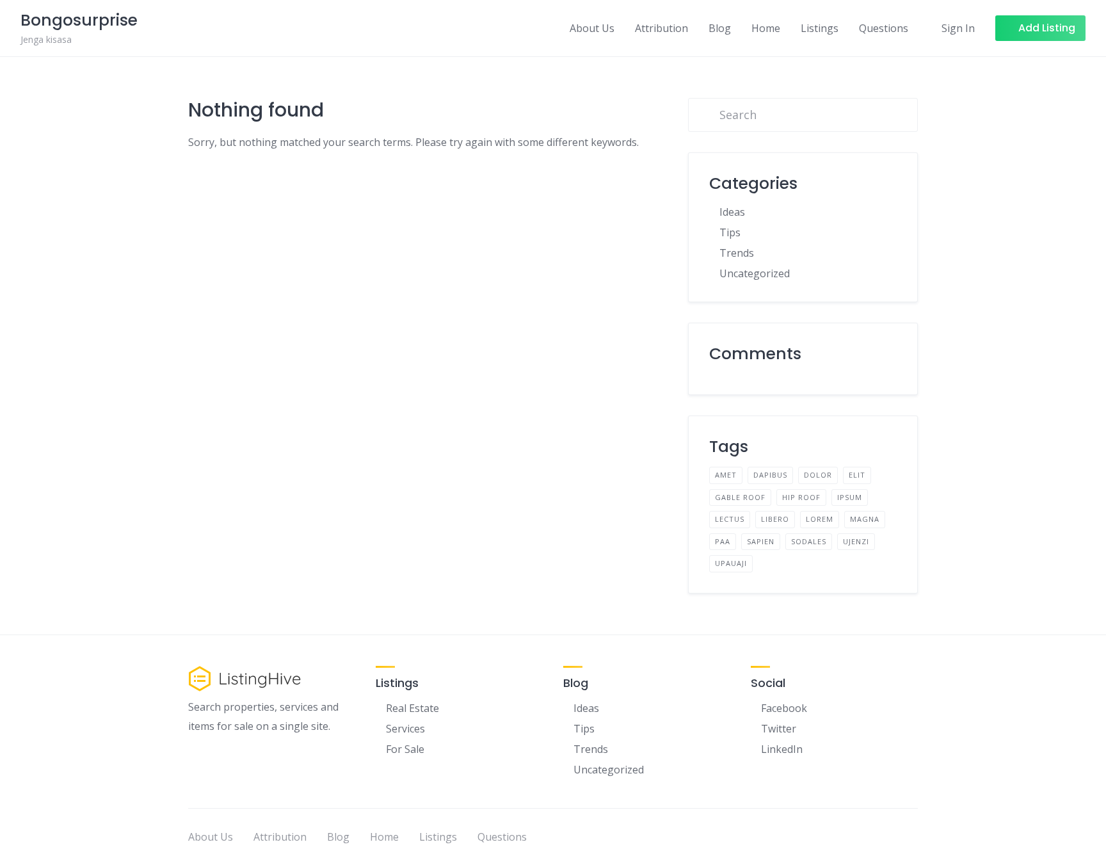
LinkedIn (782, 749)
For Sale (405, 749)
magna (864, 519)
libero (775, 519)
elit (857, 475)
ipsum (849, 497)
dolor (818, 475)
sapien (760, 541)
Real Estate (412, 708)
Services (405, 729)
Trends (736, 253)
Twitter (778, 729)
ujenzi (856, 541)
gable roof (740, 497)
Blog (720, 28)
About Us (592, 28)
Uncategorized (754, 273)
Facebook (784, 708)
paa (722, 541)
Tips (730, 232)
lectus (729, 519)
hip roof (801, 497)
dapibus (770, 475)
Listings (819, 28)
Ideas (732, 212)
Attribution (661, 28)
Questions (883, 28)
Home (765, 28)
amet (726, 475)
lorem (819, 519)
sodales (808, 541)
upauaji (731, 563)
